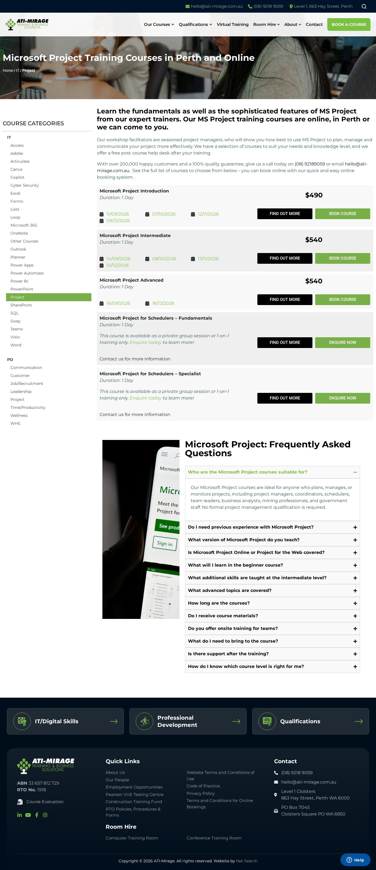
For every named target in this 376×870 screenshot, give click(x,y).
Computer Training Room (132, 838)
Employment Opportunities (134, 787)
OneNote (19, 233)
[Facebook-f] (36, 814)
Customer (20, 375)
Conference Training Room (214, 838)
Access (17, 145)
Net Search (246, 860)
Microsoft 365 (23, 225)
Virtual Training (233, 24)
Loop (15, 217)
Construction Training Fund (134, 801)
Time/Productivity (27, 407)
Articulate (19, 161)
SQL (14, 313)
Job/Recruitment (26, 383)
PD (10, 359)
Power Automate (26, 273)
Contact (314, 24)
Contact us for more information (135, 358)
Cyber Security (24, 185)
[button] (284, 213)
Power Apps (22, 265)
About (290, 24)
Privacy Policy (201, 793)
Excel (15, 193)
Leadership (20, 391)
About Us (115, 772)
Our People (117, 779)
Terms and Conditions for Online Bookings (220, 803)
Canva (16, 169)
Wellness (19, 415)
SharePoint (21, 305)
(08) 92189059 (310, 164)
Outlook (18, 249)
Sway (15, 321)
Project (17, 297)
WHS (15, 423)
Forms (16, 201)
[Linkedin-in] (19, 814)
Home (8, 70)
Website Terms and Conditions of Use (220, 775)
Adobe (16, 153)
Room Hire (264, 24)
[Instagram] (45, 814)
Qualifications (193, 24)
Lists (14, 209)
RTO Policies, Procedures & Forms (133, 812)
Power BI (19, 281)
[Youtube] (28, 814)
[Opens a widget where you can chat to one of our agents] (355, 860)
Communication (26, 367)
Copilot (17, 177)
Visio (15, 337)
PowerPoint (21, 289)
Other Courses (24, 241)
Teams (16, 329)
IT (17, 70)
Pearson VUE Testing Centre (135, 794)
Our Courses (157, 24)
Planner (17, 257)
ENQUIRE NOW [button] (342, 342)
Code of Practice (203, 786)
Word (15, 344)
